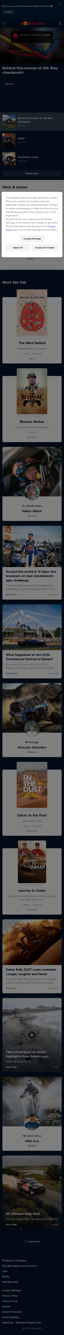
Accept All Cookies (44, 248)
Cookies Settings (32, 239)
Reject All (18, 248)
